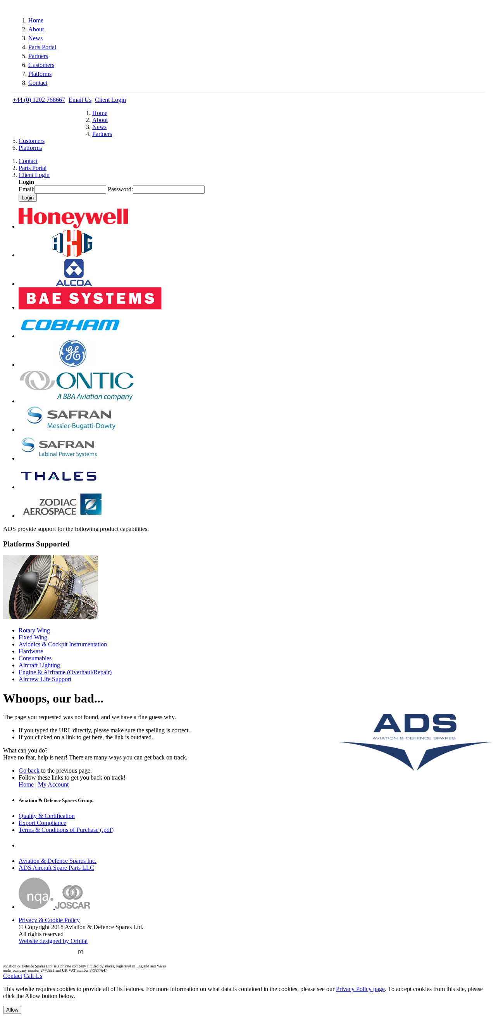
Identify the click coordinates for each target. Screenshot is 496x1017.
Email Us (80, 99)
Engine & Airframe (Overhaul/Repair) (65, 672)
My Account (53, 784)
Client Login (110, 99)
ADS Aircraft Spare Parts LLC (56, 867)
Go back (29, 770)
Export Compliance (42, 822)
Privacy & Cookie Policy (49, 920)
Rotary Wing (34, 630)
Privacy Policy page (360, 989)
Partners (38, 56)
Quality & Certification (47, 816)
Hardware (31, 651)
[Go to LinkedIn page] (62, 955)
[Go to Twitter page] (43, 955)
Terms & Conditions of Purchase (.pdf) (66, 829)
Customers (41, 65)
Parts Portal (42, 47)
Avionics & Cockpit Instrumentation (63, 644)
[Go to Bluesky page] (25, 955)
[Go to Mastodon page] (80, 955)
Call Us (33, 975)
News (35, 38)
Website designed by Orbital (53, 941)
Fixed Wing (33, 637)
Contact (37, 82)
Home (35, 20)
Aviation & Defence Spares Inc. (57, 860)
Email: (26, 189)
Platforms (40, 73)
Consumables (35, 658)
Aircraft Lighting (39, 665)
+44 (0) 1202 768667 (39, 99)
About (36, 29)
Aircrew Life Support (45, 679)
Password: (120, 189)
